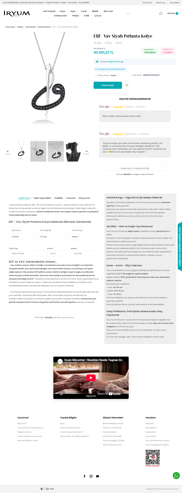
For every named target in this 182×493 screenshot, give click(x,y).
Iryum (113, 75)
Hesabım (150, 423)
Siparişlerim (151, 427)
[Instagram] (91, 476)
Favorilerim (151, 436)
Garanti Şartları (110, 432)
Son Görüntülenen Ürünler (157, 440)
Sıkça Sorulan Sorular (70, 427)
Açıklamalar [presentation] (24, 198)
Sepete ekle (108, 85)
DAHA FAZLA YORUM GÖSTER (135, 168)
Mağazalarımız (24, 432)
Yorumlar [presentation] (70, 198)
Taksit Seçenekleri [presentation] (42, 198)
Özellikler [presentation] (58, 198)
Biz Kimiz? (22, 423)
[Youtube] (97, 476)
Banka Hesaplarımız (112, 444)
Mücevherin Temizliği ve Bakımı (74, 436)
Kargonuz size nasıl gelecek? (111, 69)
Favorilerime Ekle (126, 85)
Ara (161, 13)
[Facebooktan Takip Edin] (84, 476)
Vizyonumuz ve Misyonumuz (31, 427)
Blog (62, 423)
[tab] (24, 198)
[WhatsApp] (176, 476)
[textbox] (142, 13)
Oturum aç (161, 2)
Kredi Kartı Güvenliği (112, 436)
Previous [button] (8, 151)
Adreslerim (151, 432)
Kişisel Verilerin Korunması (30, 436)
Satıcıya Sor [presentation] (84, 198)
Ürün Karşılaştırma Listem (157, 444)
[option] (21, 151)
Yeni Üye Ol (147, 2)
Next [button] (86, 151)
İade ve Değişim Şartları (114, 440)
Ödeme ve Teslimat (112, 427)
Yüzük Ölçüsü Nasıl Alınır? (71, 432)
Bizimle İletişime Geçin (28, 440)
